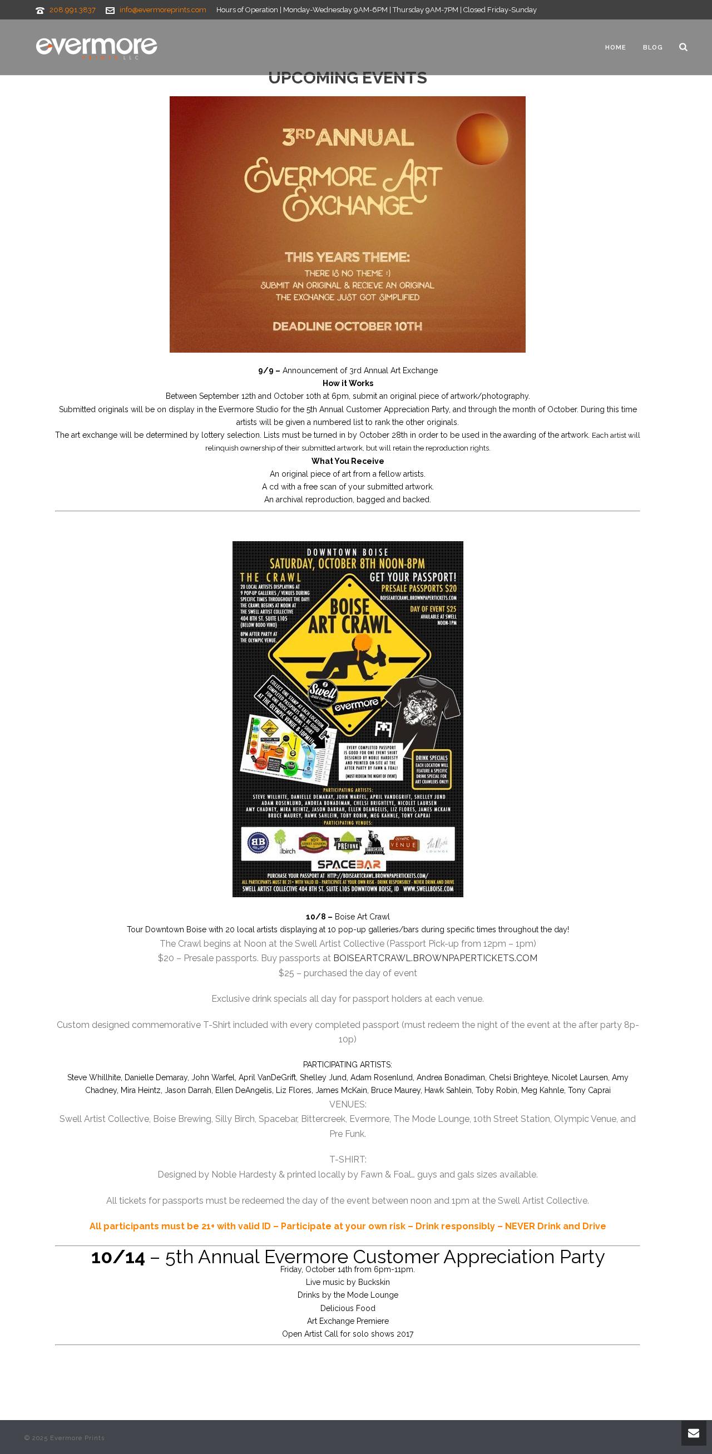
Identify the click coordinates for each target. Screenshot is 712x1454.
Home (615, 47)
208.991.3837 (73, 10)
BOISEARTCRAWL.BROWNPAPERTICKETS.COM (435, 958)
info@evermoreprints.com (163, 10)
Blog (653, 47)
